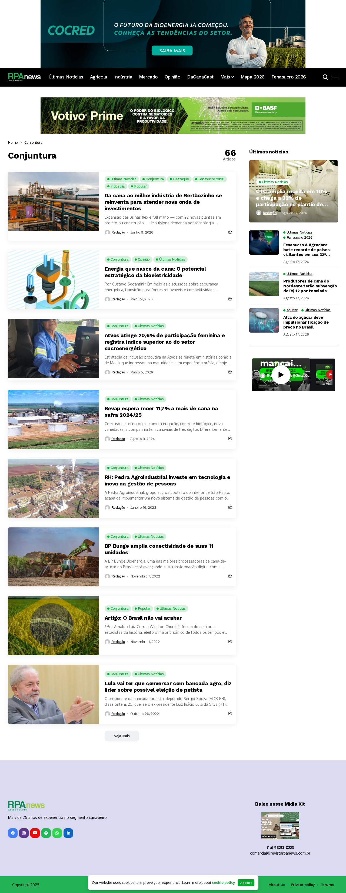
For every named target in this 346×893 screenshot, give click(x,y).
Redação (118, 232)
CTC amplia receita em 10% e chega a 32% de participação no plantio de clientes (291, 197)
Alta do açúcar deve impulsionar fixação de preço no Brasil (305, 322)
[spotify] (46, 833)
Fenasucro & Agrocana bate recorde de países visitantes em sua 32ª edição (306, 249)
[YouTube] (35, 833)
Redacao (118, 439)
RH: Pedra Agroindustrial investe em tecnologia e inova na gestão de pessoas (167, 480)
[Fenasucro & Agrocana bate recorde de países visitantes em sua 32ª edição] (264, 242)
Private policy (303, 884)
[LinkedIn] (68, 833)
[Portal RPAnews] (24, 77)
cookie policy (223, 882)
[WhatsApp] (57, 833)
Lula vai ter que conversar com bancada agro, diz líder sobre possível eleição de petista (168, 686)
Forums (327, 884)
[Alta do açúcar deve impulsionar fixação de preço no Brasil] (264, 320)
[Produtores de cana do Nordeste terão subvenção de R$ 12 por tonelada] (264, 284)
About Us (277, 884)
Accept (246, 883)
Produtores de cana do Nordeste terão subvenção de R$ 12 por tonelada (310, 285)
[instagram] (24, 833)
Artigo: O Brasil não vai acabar (143, 618)
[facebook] (13, 833)
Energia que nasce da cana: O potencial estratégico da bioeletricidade (155, 271)
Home (13, 142)
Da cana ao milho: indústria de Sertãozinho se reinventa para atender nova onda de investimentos (163, 202)
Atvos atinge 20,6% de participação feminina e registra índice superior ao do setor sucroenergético (165, 342)
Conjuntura (33, 142)
